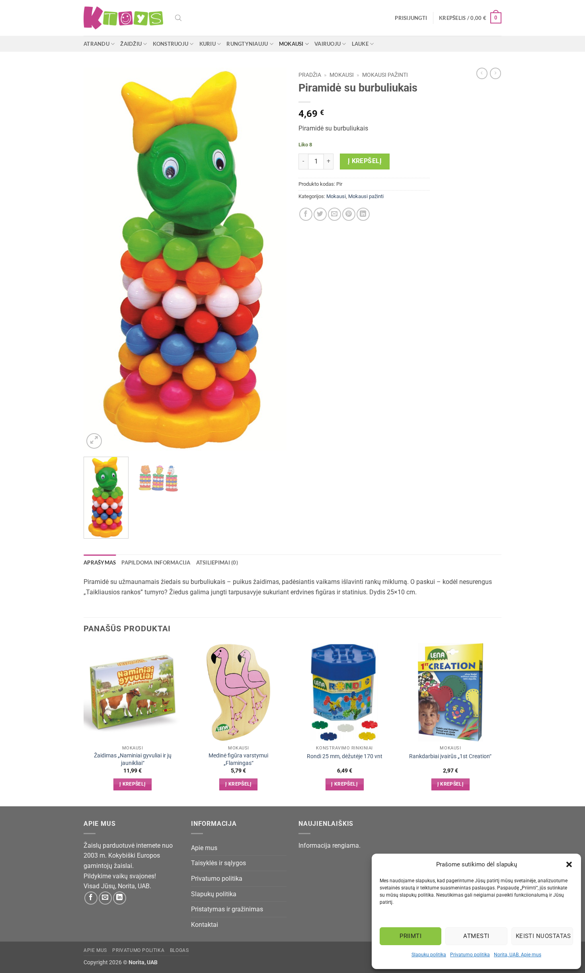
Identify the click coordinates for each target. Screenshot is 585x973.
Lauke (360, 44)
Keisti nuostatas (543, 936)
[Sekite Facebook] (91, 898)
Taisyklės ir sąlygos (218, 863)
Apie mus (204, 848)
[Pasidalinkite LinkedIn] (363, 214)
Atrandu (96, 44)
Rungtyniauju (247, 44)
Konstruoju (171, 44)
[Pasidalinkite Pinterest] (348, 214)
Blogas (179, 950)
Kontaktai (204, 924)
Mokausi (291, 44)
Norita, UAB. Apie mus (517, 954)
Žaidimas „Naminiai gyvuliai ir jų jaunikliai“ (133, 759)
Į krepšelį (365, 161)
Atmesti (476, 936)
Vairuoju (327, 44)
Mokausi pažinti (385, 75)
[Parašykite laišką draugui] (334, 214)
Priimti (410, 936)
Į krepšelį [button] (132, 784)
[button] (569, 864)
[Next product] (482, 73)
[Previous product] (495, 73)
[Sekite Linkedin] (119, 898)
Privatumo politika (470, 954)
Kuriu (207, 44)
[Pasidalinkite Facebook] (305, 214)
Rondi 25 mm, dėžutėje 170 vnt (344, 756)
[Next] (272, 259)
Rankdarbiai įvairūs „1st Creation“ (450, 756)
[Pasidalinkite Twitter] (320, 214)
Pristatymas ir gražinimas (227, 909)
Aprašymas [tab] (100, 562)
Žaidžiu (131, 44)
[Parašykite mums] (105, 898)
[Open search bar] (178, 18)
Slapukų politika (428, 954)
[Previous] (97, 259)
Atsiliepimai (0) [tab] (217, 562)
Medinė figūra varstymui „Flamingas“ (238, 759)
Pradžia (309, 75)
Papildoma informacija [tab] (155, 562)
